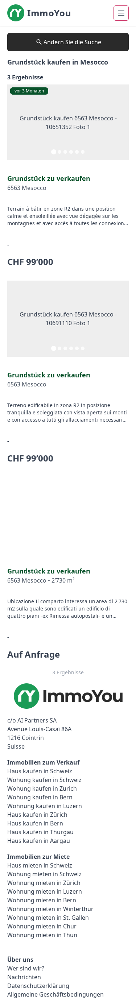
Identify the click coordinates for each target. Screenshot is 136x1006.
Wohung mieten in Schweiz (44, 874)
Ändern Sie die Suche (72, 42)
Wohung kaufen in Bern (40, 797)
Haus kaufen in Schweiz (39, 771)
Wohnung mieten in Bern (41, 900)
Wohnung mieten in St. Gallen (48, 918)
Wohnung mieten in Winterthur (50, 909)
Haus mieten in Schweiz (39, 865)
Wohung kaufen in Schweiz (44, 780)
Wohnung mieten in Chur (42, 926)
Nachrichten (24, 977)
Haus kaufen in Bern (35, 823)
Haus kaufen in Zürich (37, 815)
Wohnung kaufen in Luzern (44, 806)
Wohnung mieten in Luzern (44, 891)
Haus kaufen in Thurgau (40, 832)
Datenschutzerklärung (38, 986)
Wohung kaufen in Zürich (42, 788)
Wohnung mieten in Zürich (44, 883)
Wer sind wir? (25, 968)
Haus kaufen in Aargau (38, 841)
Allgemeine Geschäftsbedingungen (55, 994)
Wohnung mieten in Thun (42, 935)
